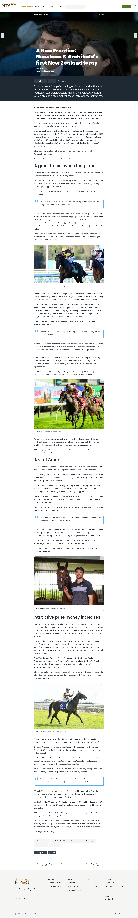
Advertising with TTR (114, 886)
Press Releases (74, 890)
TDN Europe (92, 886)
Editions (43, 7)
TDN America (92, 882)
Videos (50, 7)
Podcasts (58, 7)
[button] (36, 81)
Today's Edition (27, 7)
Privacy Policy (118, 914)
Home (37, 7)
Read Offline (73, 886)
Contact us (109, 882)
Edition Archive (55, 886)
